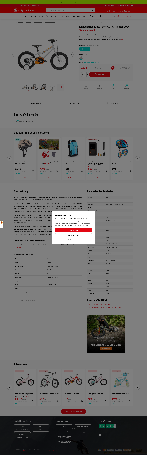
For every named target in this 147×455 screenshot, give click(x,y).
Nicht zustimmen (73, 239)
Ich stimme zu (73, 230)
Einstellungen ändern (73, 235)
